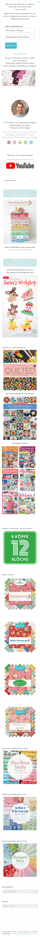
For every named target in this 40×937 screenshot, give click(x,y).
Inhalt (15, 54)
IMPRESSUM (16, 933)
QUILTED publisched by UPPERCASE (20, 394)
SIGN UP (11, 45)
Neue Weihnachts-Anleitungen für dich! (20, 272)
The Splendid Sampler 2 (20, 443)
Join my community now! (14, 26)
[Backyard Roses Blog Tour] (20, 832)
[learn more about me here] (20, 118)
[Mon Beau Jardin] (20, 612)
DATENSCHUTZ (26, 933)
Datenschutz (22, 54)
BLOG (35, 933)
